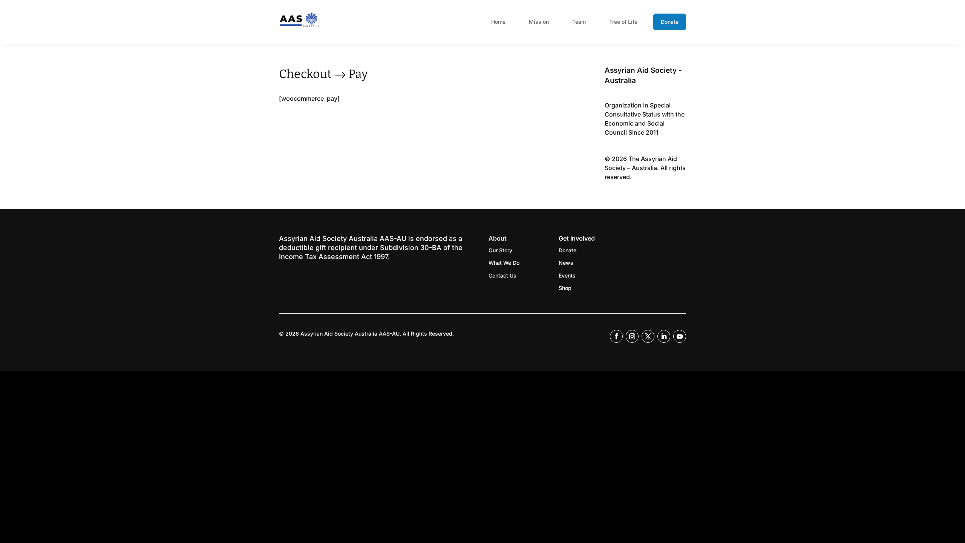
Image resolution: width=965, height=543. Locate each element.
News (566, 262)
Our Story (500, 250)
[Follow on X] (648, 336)
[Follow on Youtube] (679, 336)
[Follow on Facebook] (616, 336)
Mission (539, 21)
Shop (565, 288)
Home (498, 21)
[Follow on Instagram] (632, 336)
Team (579, 21)
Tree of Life (623, 21)
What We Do (504, 262)
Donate (670, 21)
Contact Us (502, 275)
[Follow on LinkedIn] (663, 336)
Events (567, 275)
